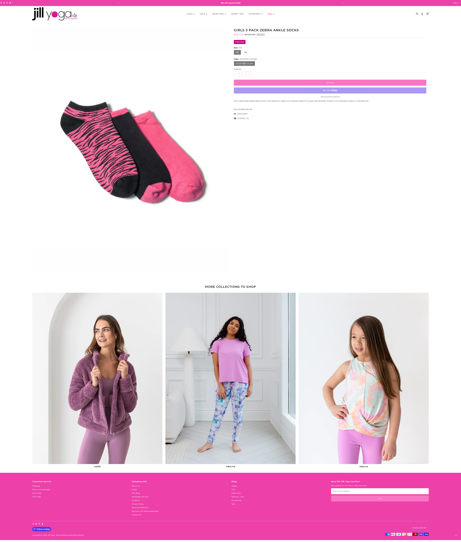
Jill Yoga (51, 535)
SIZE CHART (242, 114)
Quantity (237, 69)
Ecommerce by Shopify (74, 535)
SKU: (236, 109)
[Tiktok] (10, 3)
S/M (238, 52)
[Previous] (118, 3)
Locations (136, 500)
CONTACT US (243, 118)
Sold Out (330, 83)
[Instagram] (4, 3)
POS (58, 535)
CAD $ (455, 3)
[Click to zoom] (225, 29)
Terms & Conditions (140, 508)
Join (380, 498)
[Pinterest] (7, 3)
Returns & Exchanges (41, 489)
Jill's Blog (136, 493)
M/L (246, 52)
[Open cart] (427, 14)
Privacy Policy (138, 504)
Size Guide (36, 493)
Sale (270, 14)
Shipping (36, 486)
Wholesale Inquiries (140, 497)
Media (134, 489)
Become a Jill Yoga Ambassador (145, 511)
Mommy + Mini (237, 14)
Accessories (255, 14)
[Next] (342, 3)
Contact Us (136, 515)
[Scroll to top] (456, 535)
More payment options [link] (330, 96)
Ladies (190, 14)
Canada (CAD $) (419, 528)
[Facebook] (1, 3)
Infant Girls (218, 14)
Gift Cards (36, 497)
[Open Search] (417, 14)
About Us (136, 486)
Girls (202, 14)
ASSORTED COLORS (245, 63)
